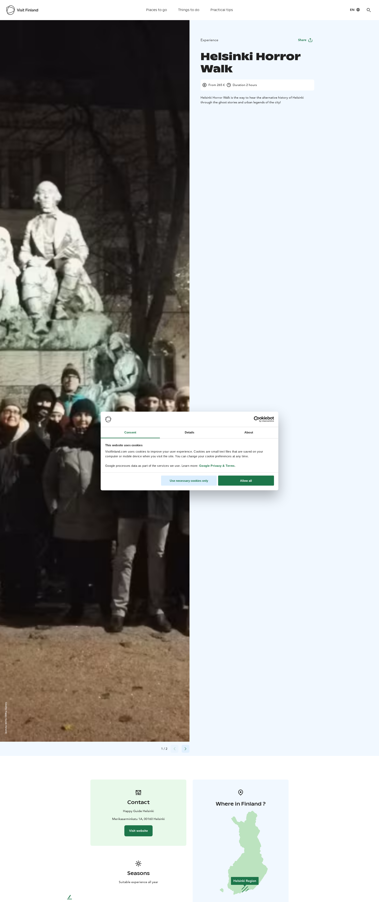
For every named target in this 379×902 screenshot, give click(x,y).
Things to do (188, 10)
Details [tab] (189, 432)
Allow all (246, 480)
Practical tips (221, 10)
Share (302, 40)
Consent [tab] (130, 432)
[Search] (369, 10)
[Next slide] (186, 749)
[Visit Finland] (22, 10)
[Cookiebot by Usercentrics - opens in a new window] (256, 419)
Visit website (138, 831)
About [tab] (248, 432)
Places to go (156, 10)
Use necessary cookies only (189, 480)
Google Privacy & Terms (217, 465)
